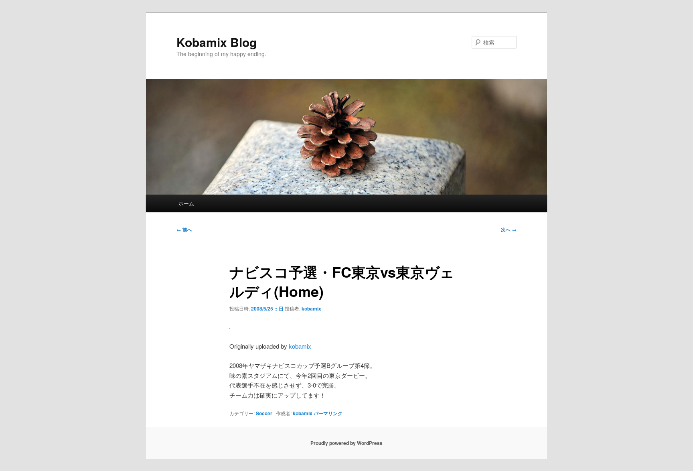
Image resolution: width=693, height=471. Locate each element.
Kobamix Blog (216, 42)
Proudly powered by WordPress (346, 443)
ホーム (186, 203)
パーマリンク (328, 413)
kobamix (311, 308)
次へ (509, 229)
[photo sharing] (229, 326)
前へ (184, 229)
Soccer (264, 413)
